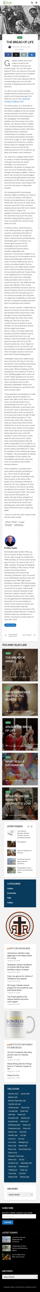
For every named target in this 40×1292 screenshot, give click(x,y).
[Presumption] (11, 844)
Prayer (12, 1153)
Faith (19, 37)
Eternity (25, 1118)
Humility (12, 1135)
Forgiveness (14, 1128)
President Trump (15, 1156)
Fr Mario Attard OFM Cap (15, 815)
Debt (11, 1114)
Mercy (12, 1146)
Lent (11, 1139)
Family (26, 1125)
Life (21, 1139)
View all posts (10, 625)
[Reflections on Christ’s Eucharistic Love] (20, 803)
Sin (21, 1159)
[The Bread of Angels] (20, 665)
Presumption (21, 842)
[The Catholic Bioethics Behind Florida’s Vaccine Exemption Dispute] (11, 833)
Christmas (13, 1107)
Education (13, 1118)
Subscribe (7, 1222)
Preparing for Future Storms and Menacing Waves (24, 870)
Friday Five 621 (13, 1075)
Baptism (12, 1097)
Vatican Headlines (19, 948)
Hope (23, 1132)
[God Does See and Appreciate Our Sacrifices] (11, 861)
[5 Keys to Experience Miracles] (11, 852)
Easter (21, 1114)
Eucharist (8, 525)
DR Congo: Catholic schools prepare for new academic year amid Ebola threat (19, 987)
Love (12, 1142)
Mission (23, 1146)
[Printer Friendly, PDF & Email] (14, 522)
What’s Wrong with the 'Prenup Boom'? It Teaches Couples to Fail (19, 1066)
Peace (12, 1149)
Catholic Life (14, 1104)
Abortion (13, 1094)
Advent (25, 1094)
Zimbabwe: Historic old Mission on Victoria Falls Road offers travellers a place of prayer (19, 967)
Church (25, 1107)
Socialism (13, 1163)
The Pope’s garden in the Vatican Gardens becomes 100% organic (17, 999)
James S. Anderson (14, 711)
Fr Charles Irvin (13, 780)
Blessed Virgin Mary (17, 1101)
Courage (13, 1111)
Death (24, 1111)
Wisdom (12, 1177)
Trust (12, 1173)
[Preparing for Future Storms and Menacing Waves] (11, 870)
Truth (22, 1173)
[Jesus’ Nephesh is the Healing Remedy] (20, 700)
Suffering (23, 1166)
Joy (23, 1135)
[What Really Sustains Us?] (20, 769)
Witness (24, 1177)
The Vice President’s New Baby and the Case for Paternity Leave (19, 1054)
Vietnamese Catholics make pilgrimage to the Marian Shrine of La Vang (19, 955)
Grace (26, 1128)
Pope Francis (25, 1149)
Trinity (23, 1170)
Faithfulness (18, 525)
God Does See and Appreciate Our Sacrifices (23, 861)
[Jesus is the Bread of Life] (20, 734)
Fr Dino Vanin (15, 47)
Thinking (12, 1170)
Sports (12, 1166)
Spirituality (26, 1163)
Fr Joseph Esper (13, 677)
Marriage (23, 1142)
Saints (12, 1159)
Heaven (12, 1132)
